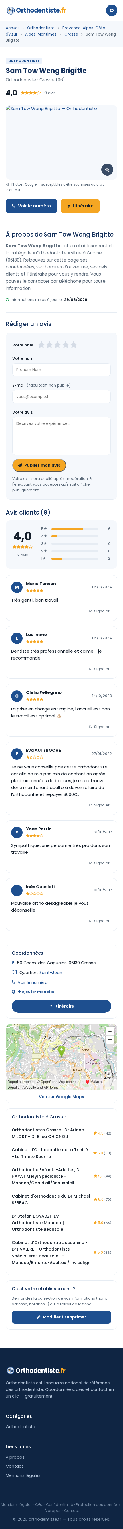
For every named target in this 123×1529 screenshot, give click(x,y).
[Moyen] (49, 345)
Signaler (102, 611)
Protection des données (98, 1504)
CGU (39, 1504)
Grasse (71, 34)
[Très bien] (65, 345)
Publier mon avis (42, 465)
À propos (15, 1457)
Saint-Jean (50, 973)
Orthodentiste (41, 10)
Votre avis (22, 412)
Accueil (12, 28)
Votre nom (22, 358)
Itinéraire (83, 206)
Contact (14, 1466)
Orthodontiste (41, 28)
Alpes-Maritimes (41, 34)
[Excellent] (73, 345)
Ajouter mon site (37, 991)
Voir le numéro (34, 206)
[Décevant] (41, 345)
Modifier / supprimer (64, 1317)
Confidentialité (59, 1504)
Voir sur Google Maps (61, 1097)
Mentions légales (23, 1475)
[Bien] (57, 345)
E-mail (41, 385)
